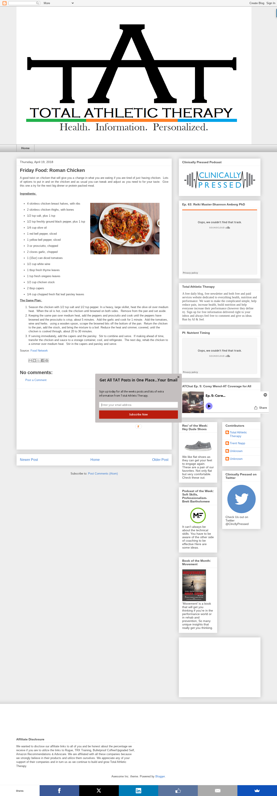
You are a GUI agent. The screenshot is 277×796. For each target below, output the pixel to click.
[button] (138, 380)
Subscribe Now (138, 414)
